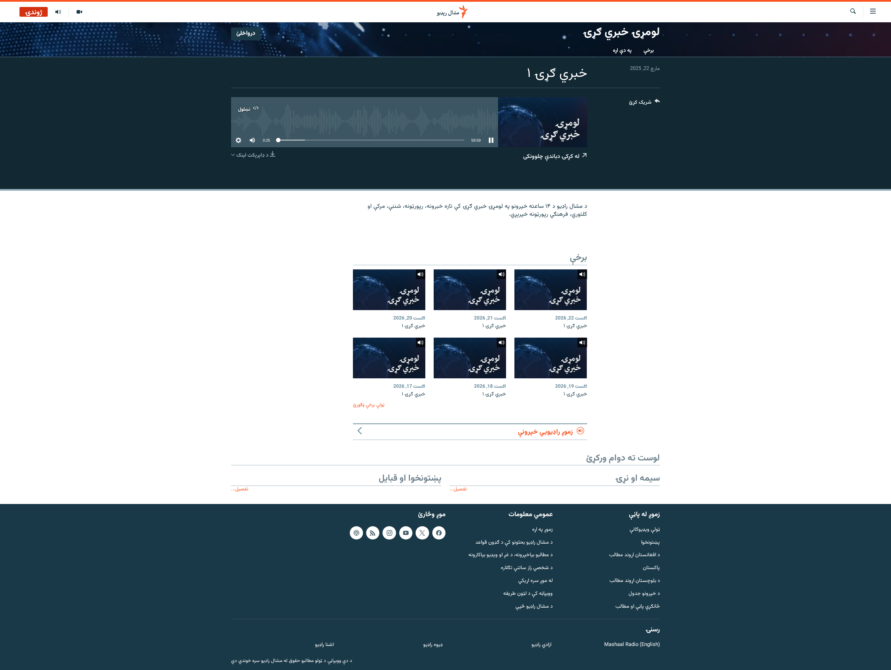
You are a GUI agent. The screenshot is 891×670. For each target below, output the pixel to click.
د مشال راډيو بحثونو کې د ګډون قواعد (514, 542)
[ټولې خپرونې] (58, 12)
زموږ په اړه (542, 530)
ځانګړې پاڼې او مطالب (637, 606)
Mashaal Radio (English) (632, 645)
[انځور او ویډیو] (79, 12)
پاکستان (651, 568)
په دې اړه (622, 51)
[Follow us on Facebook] (439, 532)
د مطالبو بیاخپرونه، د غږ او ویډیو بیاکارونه (510, 555)
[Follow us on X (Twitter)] (422, 532)
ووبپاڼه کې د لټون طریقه (528, 594)
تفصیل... (458, 489)
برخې (649, 51)
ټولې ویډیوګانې (645, 530)
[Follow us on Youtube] (405, 532)
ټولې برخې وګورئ (369, 405)
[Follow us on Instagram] (389, 532)
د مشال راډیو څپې (534, 606)
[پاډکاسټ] (356, 532)
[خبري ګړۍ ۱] (550, 289)
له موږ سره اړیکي (535, 581)
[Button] (644, 104)
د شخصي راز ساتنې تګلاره (527, 568)
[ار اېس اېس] (372, 532)
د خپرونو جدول (644, 594)
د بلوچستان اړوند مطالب (634, 581)
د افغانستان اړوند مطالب (634, 555)
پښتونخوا (650, 542)
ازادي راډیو (541, 645)
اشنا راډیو (324, 645)
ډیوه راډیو (432, 645)
